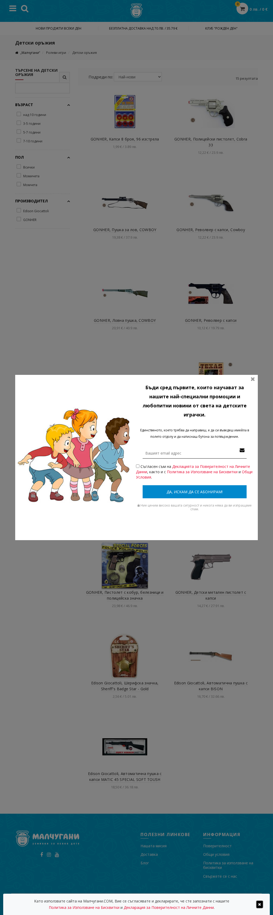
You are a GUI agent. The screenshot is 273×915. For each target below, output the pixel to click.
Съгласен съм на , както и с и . (194, 472)
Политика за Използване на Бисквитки (202, 471)
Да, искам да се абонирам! (195, 491)
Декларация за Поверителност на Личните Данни (169, 907)
